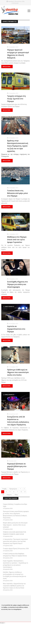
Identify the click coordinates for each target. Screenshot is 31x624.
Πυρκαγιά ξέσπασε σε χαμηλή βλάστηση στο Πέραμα (16, 466)
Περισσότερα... (7, 66)
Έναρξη (4, 489)
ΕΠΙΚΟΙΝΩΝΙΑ (15, 3)
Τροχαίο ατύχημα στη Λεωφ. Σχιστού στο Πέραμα (16, 98)
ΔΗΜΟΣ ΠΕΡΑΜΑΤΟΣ (9, 29)
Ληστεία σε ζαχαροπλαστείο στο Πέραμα (16, 329)
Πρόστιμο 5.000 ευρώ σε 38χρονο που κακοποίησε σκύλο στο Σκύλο (18, 372)
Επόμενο (9, 495)
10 (3, 495)
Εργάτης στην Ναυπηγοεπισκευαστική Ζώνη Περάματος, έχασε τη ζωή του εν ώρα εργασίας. (17, 145)
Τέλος (16, 495)
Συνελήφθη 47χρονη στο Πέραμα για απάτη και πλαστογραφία (17, 284)
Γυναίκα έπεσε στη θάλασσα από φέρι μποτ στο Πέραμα (17, 193)
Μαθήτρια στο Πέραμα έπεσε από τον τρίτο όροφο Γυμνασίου (16, 239)
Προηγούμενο (13, 489)
